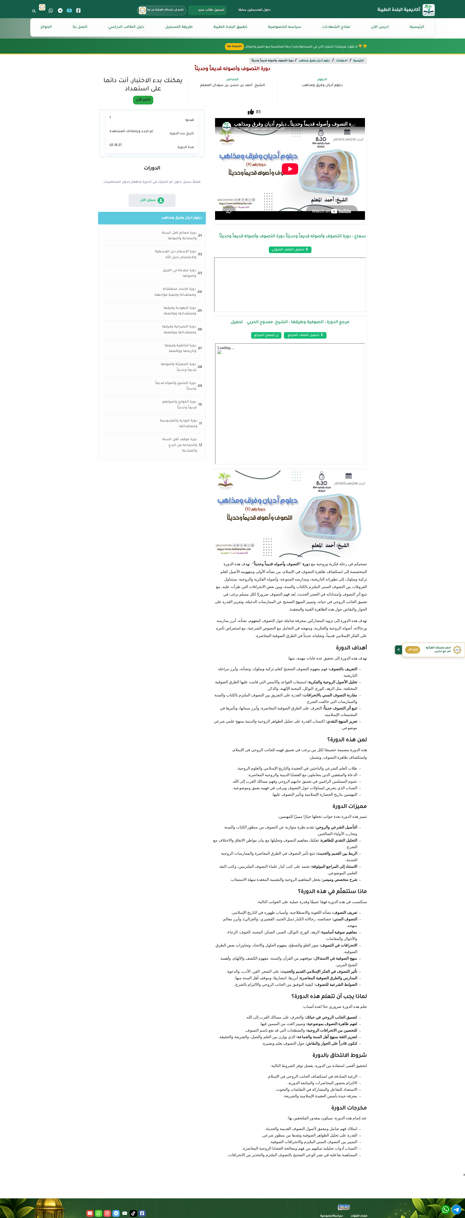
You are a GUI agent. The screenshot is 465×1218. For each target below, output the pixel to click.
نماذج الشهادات (336, 27)
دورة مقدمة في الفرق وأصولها (179, 273)
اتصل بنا (80, 27)
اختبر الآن (143, 100)
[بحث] (34, 11)
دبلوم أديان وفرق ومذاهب (314, 60)
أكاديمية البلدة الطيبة (399, 10)
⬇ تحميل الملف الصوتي (290, 250)
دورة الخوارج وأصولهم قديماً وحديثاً (179, 405)
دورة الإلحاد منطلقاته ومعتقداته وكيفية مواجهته (175, 292)
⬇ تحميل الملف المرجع (305, 335)
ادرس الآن (380, 27)
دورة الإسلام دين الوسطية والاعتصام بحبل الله (175, 254)
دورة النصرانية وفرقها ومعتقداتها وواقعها (179, 329)
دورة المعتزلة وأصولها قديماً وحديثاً (178, 367)
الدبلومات (342, 60)
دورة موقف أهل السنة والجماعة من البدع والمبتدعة (179, 445)
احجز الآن (413, 649)
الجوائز (46, 27)
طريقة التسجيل (179, 27)
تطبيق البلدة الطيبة (230, 27)
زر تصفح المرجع (266, 335)
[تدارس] (42, 7)
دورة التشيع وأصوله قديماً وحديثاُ (175, 386)
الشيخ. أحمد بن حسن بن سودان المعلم (232, 86)
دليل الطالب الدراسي (126, 27)
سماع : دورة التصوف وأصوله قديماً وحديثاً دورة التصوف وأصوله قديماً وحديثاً (292, 236)
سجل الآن (148, 200)
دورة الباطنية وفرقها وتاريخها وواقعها (180, 348)
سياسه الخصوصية (284, 27)
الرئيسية (417, 27)
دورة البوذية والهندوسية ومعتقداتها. (178, 424)
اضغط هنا (234, 46)
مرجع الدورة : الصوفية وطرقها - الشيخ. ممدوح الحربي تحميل (290, 322)
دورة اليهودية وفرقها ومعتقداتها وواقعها (179, 311)
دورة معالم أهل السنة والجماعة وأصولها (179, 236)
